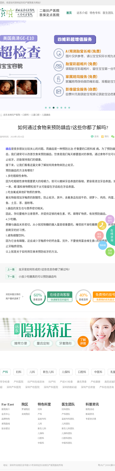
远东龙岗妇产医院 (11, 115)
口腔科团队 (67, 438)
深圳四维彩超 (69, 387)
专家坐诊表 (91, 419)
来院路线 (5, 424)
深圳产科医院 (14, 387)
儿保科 (41, 433)
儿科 (40, 424)
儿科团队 (66, 424)
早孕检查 (5, 381)
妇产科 (52, 381)
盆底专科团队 (68, 419)
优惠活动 (110, 251)
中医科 (41, 443)
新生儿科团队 (68, 428)
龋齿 (8, 148)
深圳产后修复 (88, 387)
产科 (40, 414)
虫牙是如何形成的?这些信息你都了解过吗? (44, 269)
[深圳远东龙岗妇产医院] (30, 13)
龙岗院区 (26, 414)
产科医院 (18, 381)
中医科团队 (67, 443)
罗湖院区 (26, 409)
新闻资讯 (90, 414)
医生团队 (108, 12)
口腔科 (25, 115)
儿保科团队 (67, 433)
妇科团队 (66, 409)
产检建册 (95, 381)
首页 (69, 12)
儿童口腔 (35, 115)
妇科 (40, 409)
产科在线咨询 (106, 387)
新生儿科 (42, 428)
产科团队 (66, 414)
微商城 (103, 245)
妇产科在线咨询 (36, 381)
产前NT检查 (66, 381)
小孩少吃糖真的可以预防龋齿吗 (37, 276)
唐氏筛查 (82, 381)
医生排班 (99, 235)
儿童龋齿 (46, 115)
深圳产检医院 (32, 387)
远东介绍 (82, 12)
